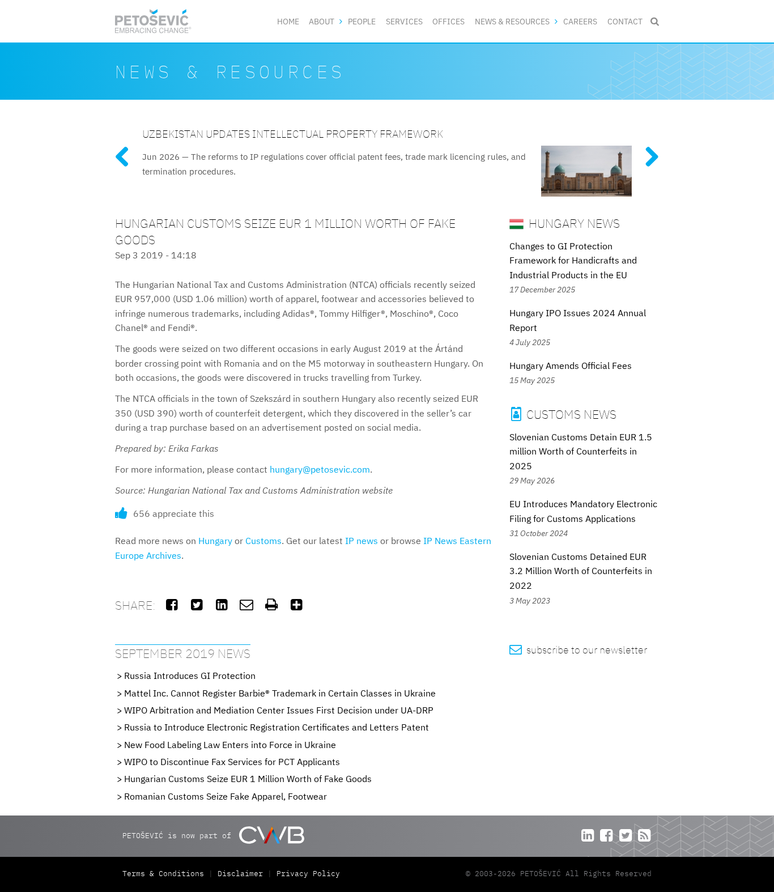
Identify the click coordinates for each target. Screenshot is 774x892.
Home (288, 21)
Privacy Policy (308, 873)
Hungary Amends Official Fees (570, 365)
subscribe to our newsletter (578, 649)
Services (404, 21)
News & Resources (512, 21)
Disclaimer (240, 873)
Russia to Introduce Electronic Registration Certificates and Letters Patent (276, 727)
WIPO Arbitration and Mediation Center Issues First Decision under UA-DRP (278, 710)
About (321, 21)
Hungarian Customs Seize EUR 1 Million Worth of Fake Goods (248, 778)
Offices (448, 21)
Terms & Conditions (165, 873)
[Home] (153, 21)
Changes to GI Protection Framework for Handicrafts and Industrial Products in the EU (573, 260)
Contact (625, 21)
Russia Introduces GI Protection (190, 675)
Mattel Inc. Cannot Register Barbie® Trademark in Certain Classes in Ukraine (280, 693)
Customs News (563, 414)
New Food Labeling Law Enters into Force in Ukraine (230, 744)
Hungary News (573, 223)
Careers (580, 21)
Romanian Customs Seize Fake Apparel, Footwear (225, 796)
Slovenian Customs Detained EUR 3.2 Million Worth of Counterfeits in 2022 (580, 571)
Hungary (215, 540)
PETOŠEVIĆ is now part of (179, 835)
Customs (263, 540)
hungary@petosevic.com (320, 469)
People (362, 21)
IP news (361, 540)
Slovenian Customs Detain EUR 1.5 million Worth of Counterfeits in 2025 (580, 451)
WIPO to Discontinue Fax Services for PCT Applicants (232, 761)
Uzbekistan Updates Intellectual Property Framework (292, 133)
